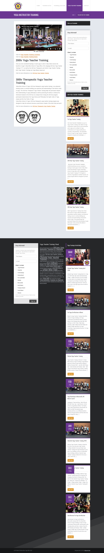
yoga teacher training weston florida (56, 281)
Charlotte (72, 57)
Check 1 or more (71, 52)
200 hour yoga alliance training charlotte (46, 247)
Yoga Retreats (73, 55)
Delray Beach (73, 62)
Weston (71, 80)
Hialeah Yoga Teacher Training (45, 261)
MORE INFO (70, 138)
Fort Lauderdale (73, 65)
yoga (46, 276)
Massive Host (87, 550)
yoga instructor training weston (45, 281)
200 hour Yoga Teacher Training (41, 73)
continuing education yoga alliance (53, 259)
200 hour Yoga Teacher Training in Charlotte (47, 252)
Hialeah (71, 67)
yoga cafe (46, 278)
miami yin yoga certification (49, 264)
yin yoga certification (57, 273)
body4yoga (62, 256)
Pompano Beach (73, 75)
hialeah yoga (61, 259)
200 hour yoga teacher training (59, 251)
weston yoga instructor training (47, 271)
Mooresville (72, 70)
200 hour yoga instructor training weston (46, 251)
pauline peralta (49, 266)
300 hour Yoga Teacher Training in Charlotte (51, 255)
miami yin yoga (60, 263)
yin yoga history (59, 275)
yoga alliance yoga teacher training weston (55, 276)
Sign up (85, 88)
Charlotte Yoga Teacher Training (49, 258)
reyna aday (57, 266)
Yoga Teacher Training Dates (29, 57)
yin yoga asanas (51, 273)
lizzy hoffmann (52, 262)
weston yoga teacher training (57, 271)
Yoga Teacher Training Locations (30, 55)
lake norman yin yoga (53, 261)
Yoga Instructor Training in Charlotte (51, 280)
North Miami (72, 72)
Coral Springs (73, 60)
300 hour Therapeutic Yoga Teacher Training (44, 106)
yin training (46, 273)
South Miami (72, 77)
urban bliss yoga (50, 269)
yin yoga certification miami (51, 275)
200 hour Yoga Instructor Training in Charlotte (52, 248)
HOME (73, 15)
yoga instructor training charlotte (55, 278)
